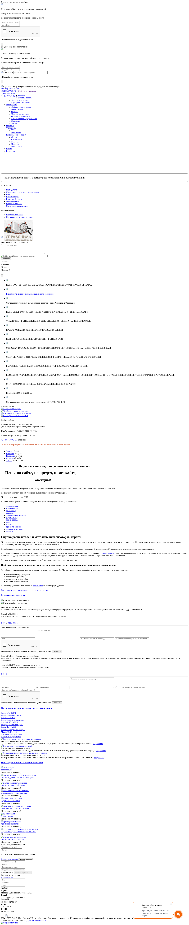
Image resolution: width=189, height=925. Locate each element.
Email (11, 89)
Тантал (9, 460)
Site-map (4, 89)
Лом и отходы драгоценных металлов (22, 192)
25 (14, 623)
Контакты (10, 151)
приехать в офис (13, 527)
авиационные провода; (16, 515)
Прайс (9, 149)
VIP (13, 130)
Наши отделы (17, 109)
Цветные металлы (14, 204)
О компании (11, 105)
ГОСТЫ (15, 142)
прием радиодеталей (10, 824)
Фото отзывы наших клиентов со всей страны (26, 708)
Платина (10, 453)
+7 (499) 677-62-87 (9, 440)
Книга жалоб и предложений (24, 118)
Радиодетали (11, 190)
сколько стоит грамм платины (14, 793)
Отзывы (14, 112)
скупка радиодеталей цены (13, 785)
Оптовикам (11, 128)
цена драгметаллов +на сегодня (15, 808)
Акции (14, 123)
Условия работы (25, 98)
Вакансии (15, 121)
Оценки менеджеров (20, 114)
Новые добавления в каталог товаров (22, 762)
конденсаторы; (12, 508)
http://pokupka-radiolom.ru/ (35, 920)
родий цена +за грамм (10, 801)
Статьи (14, 137)
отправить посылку (14, 529)
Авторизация (7, 877)
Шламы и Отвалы (14, 199)
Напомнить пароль (9, 859)
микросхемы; (12, 506)
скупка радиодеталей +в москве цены (17, 777)
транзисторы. (12, 520)
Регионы (10, 125)
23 (9, 623)
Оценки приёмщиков (20, 116)
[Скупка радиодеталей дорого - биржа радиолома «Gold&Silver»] (1, 84)
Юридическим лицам (20, 102)
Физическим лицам (19, 100)
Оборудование (12, 201)
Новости (15, 144)
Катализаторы (12, 197)
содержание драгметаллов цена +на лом (18, 831)
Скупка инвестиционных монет (20, 217)
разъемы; (10, 513)
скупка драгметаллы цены (12, 839)
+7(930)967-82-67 (9, 96)
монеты (9, 531)
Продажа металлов (14, 215)
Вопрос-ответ (17, 146)
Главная (21, 95)
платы (9, 524)
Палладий (10, 456)
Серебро (9, 458)
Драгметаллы (7, 816)
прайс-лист (38, 586)
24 (11, 623)
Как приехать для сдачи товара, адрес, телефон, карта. (24, 590)
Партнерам (16, 132)
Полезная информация (16, 135)
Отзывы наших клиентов (13, 595)
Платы (9, 194)
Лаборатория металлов (21, 107)
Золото (9, 451)
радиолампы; (12, 517)
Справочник (16, 139)
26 (16, 623)
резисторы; (11, 510)
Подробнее (98, 744)
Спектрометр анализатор (17, 206)
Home (16, 89)
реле (8, 522)
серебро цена (6, 770)
